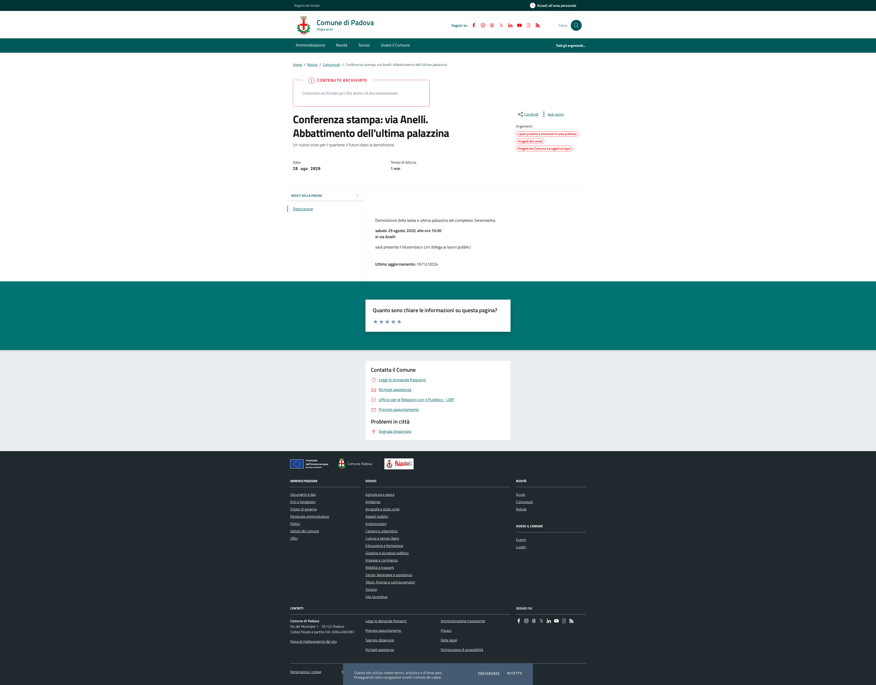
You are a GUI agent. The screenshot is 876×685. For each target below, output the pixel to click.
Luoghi (521, 547)
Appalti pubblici (376, 516)
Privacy (446, 630)
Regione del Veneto (307, 5)
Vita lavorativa (376, 596)
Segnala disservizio (379, 640)
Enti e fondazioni (302, 502)
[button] (576, 25)
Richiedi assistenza (379, 649)
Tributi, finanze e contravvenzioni (390, 582)
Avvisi (520, 494)
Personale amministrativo (309, 516)
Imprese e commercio (381, 560)
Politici (295, 523)
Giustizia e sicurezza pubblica (387, 553)
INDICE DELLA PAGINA (306, 195)
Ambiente (372, 502)
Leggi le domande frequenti (386, 621)
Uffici (294, 538)
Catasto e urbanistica (381, 531)
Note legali (449, 640)
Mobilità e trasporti (379, 567)
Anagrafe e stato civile (382, 509)
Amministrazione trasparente (463, 621)
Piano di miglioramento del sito (313, 641)
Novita (312, 64)
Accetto (514, 673)
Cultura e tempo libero (382, 538)
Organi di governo (303, 509)
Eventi (521, 539)
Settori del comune (304, 531)
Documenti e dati (303, 494)
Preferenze (489, 673)
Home (297, 64)
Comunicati (331, 64)
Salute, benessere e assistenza (388, 575)
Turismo (371, 589)
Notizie (521, 509)
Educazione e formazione (384, 545)
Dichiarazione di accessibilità (462, 649)
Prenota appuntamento (383, 630)
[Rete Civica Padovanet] (400, 463)
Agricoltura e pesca (379, 494)
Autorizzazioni (375, 523)
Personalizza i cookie (305, 672)
